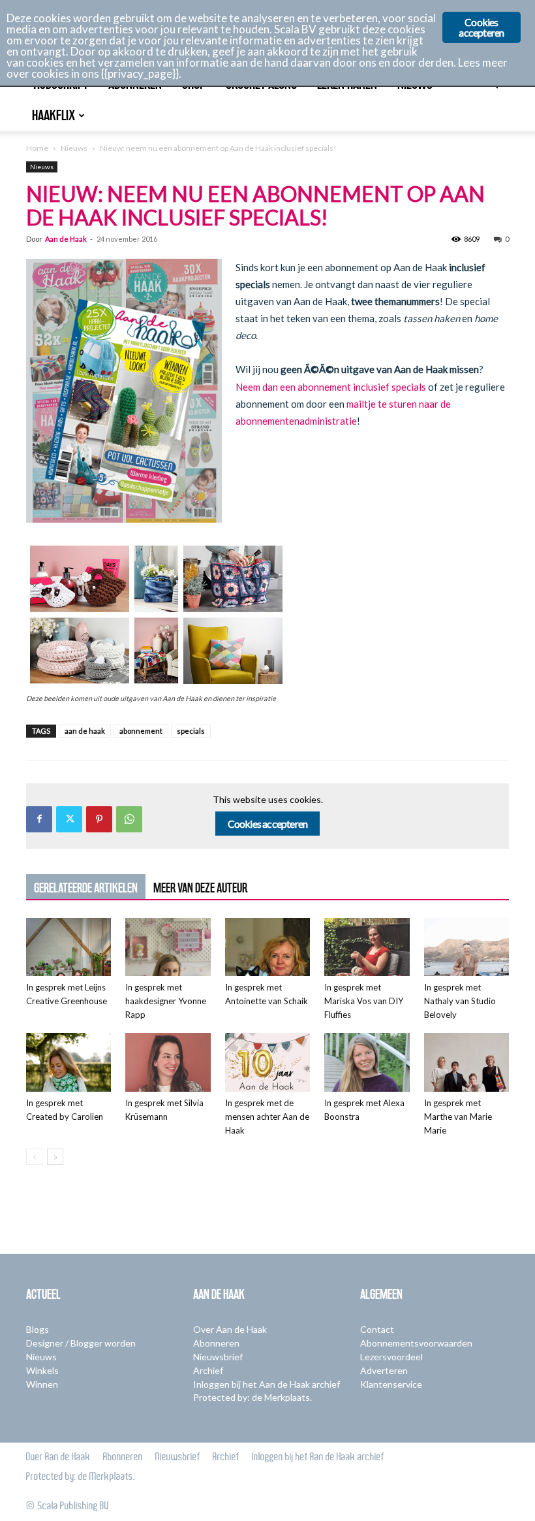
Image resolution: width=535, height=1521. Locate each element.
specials (191, 731)
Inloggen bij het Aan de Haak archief (266, 1384)
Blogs (37, 1329)
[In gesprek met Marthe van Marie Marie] (466, 1062)
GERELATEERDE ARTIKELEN (86, 888)
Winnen (42, 1384)
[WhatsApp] (129, 819)
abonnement (140, 731)
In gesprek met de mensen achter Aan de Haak (267, 1117)
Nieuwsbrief (218, 1356)
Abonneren (216, 1343)
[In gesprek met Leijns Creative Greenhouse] (68, 947)
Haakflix (53, 115)
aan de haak (85, 731)
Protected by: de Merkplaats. (252, 1397)
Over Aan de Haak (230, 1329)
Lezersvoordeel (391, 1356)
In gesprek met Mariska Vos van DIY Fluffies (363, 1001)
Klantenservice (391, 1384)
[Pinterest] (99, 819)
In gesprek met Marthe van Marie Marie (458, 1117)
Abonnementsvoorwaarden (416, 1343)
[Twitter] (69, 819)
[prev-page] (34, 1157)
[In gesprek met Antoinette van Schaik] (267, 947)
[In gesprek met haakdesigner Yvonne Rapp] (167, 947)
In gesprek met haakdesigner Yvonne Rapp (165, 1001)
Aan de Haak (66, 239)
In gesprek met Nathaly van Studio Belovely (460, 1001)
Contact (377, 1329)
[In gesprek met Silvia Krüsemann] (167, 1062)
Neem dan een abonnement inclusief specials (331, 387)
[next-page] (55, 1157)
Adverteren (384, 1370)
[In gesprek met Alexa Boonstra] (366, 1062)
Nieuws (74, 148)
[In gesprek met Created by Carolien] (68, 1062)
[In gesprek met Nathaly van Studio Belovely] (466, 947)
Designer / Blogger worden (81, 1343)
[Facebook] (39, 819)
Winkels (42, 1370)
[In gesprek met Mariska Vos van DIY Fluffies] (366, 947)
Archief (208, 1370)
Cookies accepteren (268, 823)
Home (37, 148)
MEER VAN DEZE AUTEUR (200, 888)
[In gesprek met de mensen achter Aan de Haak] (267, 1062)
